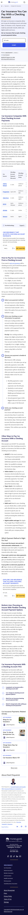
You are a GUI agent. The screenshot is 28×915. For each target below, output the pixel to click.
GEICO (4, 204)
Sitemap (6, 902)
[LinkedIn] (17, 856)
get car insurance (15, 263)
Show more (14, 768)
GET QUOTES (20, 248)
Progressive (6, 192)
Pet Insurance (7, 881)
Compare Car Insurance (16, 6)
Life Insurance (7, 875)
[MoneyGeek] (13, 2)
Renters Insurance (8, 873)
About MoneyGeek (9, 890)
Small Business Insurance (10, 883)
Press (5, 893)
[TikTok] (14, 856)
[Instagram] (21, 827)
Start (14, 45)
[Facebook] (7, 856)
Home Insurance (8, 870)
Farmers (5, 216)
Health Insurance (8, 878)
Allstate (5, 210)
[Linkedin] (17, 827)
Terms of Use (7, 899)
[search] (24, 2)
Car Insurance (7, 868)
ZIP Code (5, 245)
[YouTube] (20, 856)
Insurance (7, 6)
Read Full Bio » (5, 827)
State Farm (6, 198)
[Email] (25, 827)
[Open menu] (1, 2)
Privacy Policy (8, 896)
